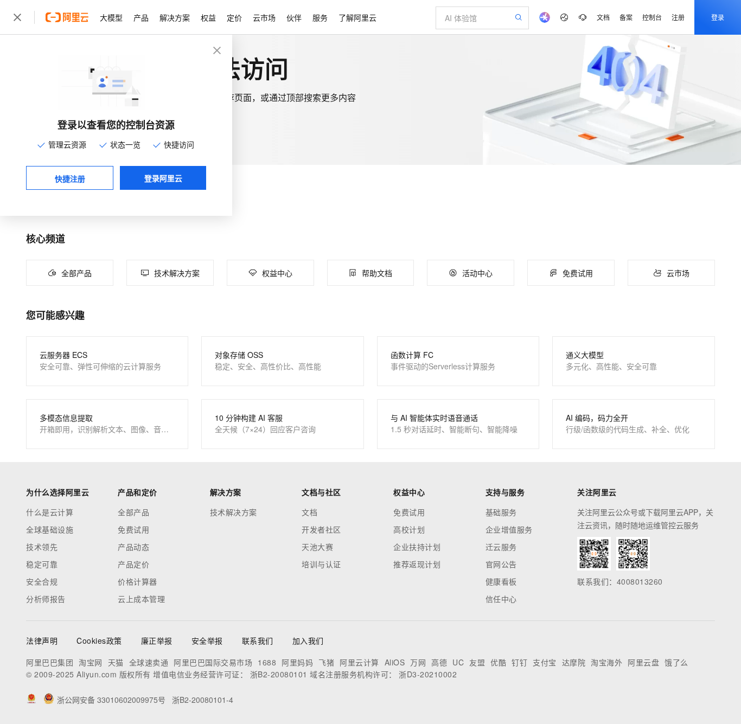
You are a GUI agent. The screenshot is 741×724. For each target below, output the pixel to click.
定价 (234, 17)
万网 (418, 662)
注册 (678, 17)
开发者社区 (321, 529)
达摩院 (574, 662)
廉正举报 (157, 640)
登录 (717, 17)
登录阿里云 (163, 177)
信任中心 (501, 598)
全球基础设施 (49, 529)
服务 (320, 17)
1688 (267, 662)
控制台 (652, 17)
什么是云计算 (49, 512)
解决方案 (174, 17)
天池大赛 (317, 546)
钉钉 (519, 662)
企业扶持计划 (416, 546)
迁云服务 (501, 546)
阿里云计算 (359, 662)
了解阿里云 (357, 17)
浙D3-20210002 (428, 674)
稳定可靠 (42, 564)
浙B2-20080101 (279, 674)
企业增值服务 (509, 529)
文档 (603, 17)
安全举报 (207, 640)
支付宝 (545, 662)
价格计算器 (137, 581)
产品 (141, 17)
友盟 (477, 662)
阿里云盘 (643, 662)
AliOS (395, 662)
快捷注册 (70, 178)
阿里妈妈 (297, 662)
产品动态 (133, 546)
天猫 (116, 662)
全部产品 (133, 512)
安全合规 (42, 581)
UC (458, 662)
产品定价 (133, 564)
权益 (208, 17)
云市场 (264, 17)
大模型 (111, 17)
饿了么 (676, 662)
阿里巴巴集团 (49, 662)
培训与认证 (321, 564)
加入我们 (308, 640)
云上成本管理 (141, 598)
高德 (439, 662)
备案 (626, 17)
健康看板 (501, 581)
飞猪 (326, 662)
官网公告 (501, 564)
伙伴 (294, 17)
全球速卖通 (149, 662)
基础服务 (501, 512)
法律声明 (42, 640)
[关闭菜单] (17, 17)
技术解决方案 (233, 512)
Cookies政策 (99, 640)
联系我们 (257, 640)
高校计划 (409, 529)
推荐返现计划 (416, 564)
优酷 (498, 662)
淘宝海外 (606, 662)
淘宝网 (91, 662)
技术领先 (42, 546)
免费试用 (133, 529)
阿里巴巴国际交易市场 (213, 662)
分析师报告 (46, 598)
